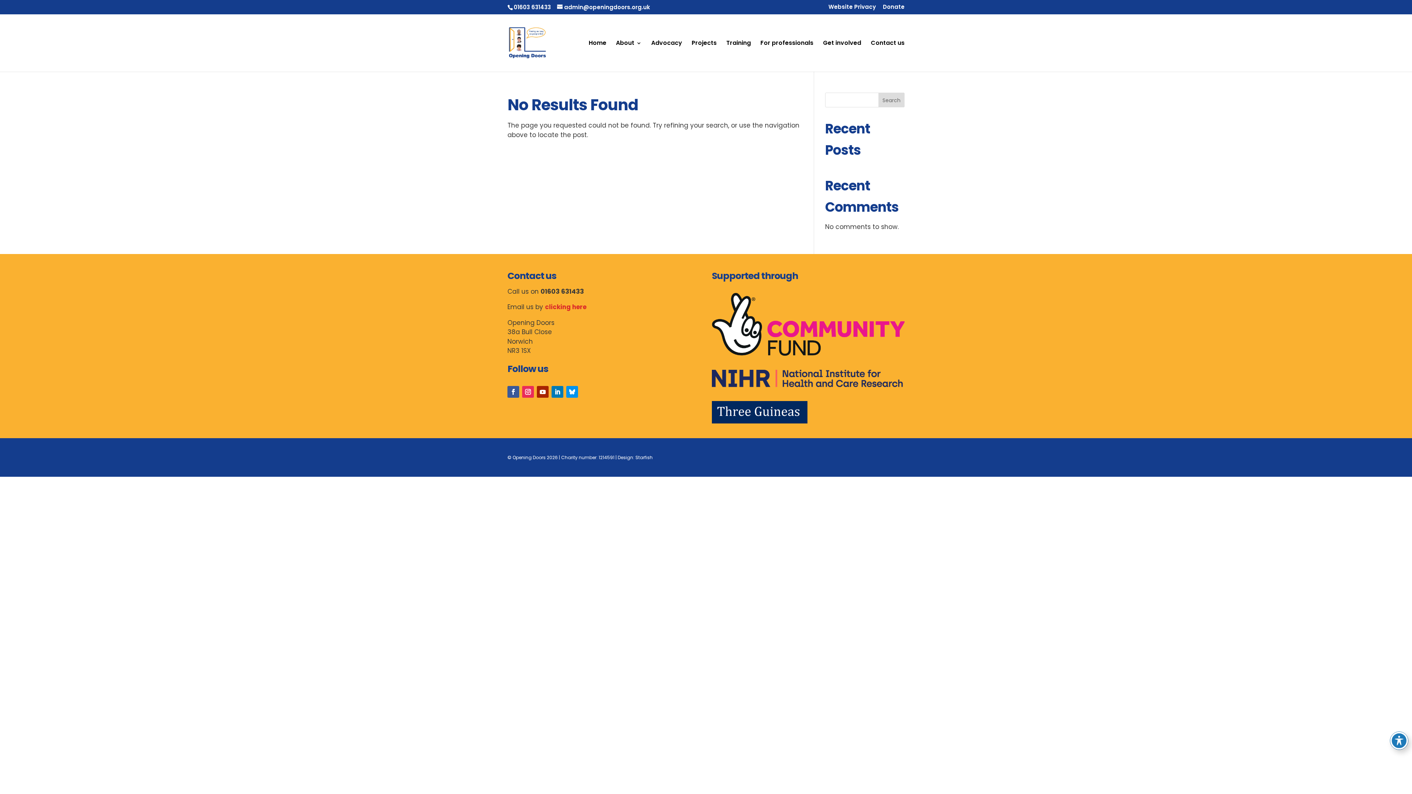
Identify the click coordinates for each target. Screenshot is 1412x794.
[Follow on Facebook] (513, 392)
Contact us (888, 43)
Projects (704, 43)
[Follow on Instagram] (528, 392)
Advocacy (666, 43)
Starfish (644, 457)
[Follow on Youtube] (543, 392)
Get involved (842, 43)
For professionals (786, 43)
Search (892, 100)
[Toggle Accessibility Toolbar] (1399, 741)
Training (738, 43)
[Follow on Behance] (572, 392)
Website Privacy (852, 7)
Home (597, 43)
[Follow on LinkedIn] (557, 392)
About (625, 43)
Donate (894, 7)
